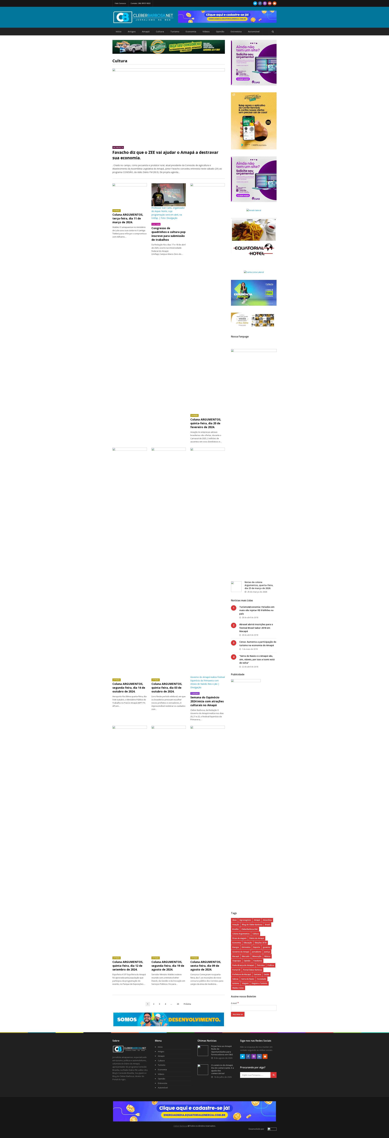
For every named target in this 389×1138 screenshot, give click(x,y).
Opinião (220, 31)
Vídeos (206, 31)
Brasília (235, 929)
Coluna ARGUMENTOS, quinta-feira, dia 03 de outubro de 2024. (166, 687)
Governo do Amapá (240, 951)
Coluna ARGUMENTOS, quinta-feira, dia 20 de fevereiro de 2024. (205, 423)
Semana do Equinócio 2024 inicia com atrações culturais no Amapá (207, 701)
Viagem (245, 983)
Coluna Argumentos (241, 933)
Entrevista (236, 31)
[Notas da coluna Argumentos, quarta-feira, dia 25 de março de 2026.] (236, 586)
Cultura (160, 31)
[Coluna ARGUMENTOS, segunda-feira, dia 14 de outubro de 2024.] (129, 561)
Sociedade (261, 979)
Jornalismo (256, 951)
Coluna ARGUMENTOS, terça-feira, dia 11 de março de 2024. (127, 218)
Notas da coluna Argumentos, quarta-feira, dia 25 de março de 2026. (259, 585)
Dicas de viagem (239, 938)
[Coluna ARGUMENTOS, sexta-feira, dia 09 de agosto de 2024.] (207, 839)
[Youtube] (270, 3)
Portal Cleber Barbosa (252, 970)
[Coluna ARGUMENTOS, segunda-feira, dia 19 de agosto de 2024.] (168, 839)
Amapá (146, 31)
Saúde (266, 974)
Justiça (267, 951)
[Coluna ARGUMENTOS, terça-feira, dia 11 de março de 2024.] (129, 194)
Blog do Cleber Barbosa (252, 924)
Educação (248, 942)
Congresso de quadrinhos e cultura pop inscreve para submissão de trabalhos (168, 233)
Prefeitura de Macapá (241, 974)
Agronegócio (245, 920)
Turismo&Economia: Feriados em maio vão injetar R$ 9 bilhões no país (256, 610)
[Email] (275, 3)
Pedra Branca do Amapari (243, 965)
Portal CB (236, 970)
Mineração (257, 956)
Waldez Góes (238, 988)
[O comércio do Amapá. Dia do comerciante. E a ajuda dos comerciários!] (203, 1069)
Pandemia (257, 960)
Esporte (256, 947)
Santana (257, 974)
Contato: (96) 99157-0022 (140, 3)
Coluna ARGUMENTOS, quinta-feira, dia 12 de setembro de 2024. (127, 965)
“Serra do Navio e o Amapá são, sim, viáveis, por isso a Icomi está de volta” (257, 659)
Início (118, 31)
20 (178, 1004)
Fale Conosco (120, 3)
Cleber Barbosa (180, 1126)
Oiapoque (236, 960)
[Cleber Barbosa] (145, 22)
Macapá (235, 956)
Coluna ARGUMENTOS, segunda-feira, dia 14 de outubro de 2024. (128, 687)
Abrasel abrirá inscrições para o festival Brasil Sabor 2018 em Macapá (256, 628)
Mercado (246, 956)
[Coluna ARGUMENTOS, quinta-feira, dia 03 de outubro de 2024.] (168, 561)
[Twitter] (255, 3)
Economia (191, 31)
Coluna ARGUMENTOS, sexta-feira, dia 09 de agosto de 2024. (205, 965)
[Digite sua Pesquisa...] (273, 31)
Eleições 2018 (261, 942)
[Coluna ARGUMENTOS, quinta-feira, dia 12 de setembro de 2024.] (129, 839)
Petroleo (261, 965)
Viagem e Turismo (259, 983)
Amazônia (267, 920)
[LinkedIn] (259, 1056)
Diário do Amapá (256, 938)
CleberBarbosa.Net (249, 929)
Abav (234, 920)
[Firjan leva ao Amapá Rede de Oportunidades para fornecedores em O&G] (203, 1050)
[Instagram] (265, 3)
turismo (235, 983)
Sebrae (235, 979)
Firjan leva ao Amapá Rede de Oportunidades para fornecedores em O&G (222, 1050)
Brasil (267, 924)
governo (266, 947)
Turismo (174, 31)
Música (267, 956)
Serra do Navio (247, 979)
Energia (235, 947)
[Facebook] (260, 3)
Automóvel (254, 31)
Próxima (187, 1004)
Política (271, 965)
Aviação (235, 924)
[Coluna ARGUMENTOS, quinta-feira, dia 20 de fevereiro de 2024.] (207, 297)
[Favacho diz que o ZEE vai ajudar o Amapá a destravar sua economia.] (168, 105)
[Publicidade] (227, 17)
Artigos (132, 31)
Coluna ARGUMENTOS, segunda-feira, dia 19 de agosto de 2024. (167, 965)
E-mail (235, 1003)
